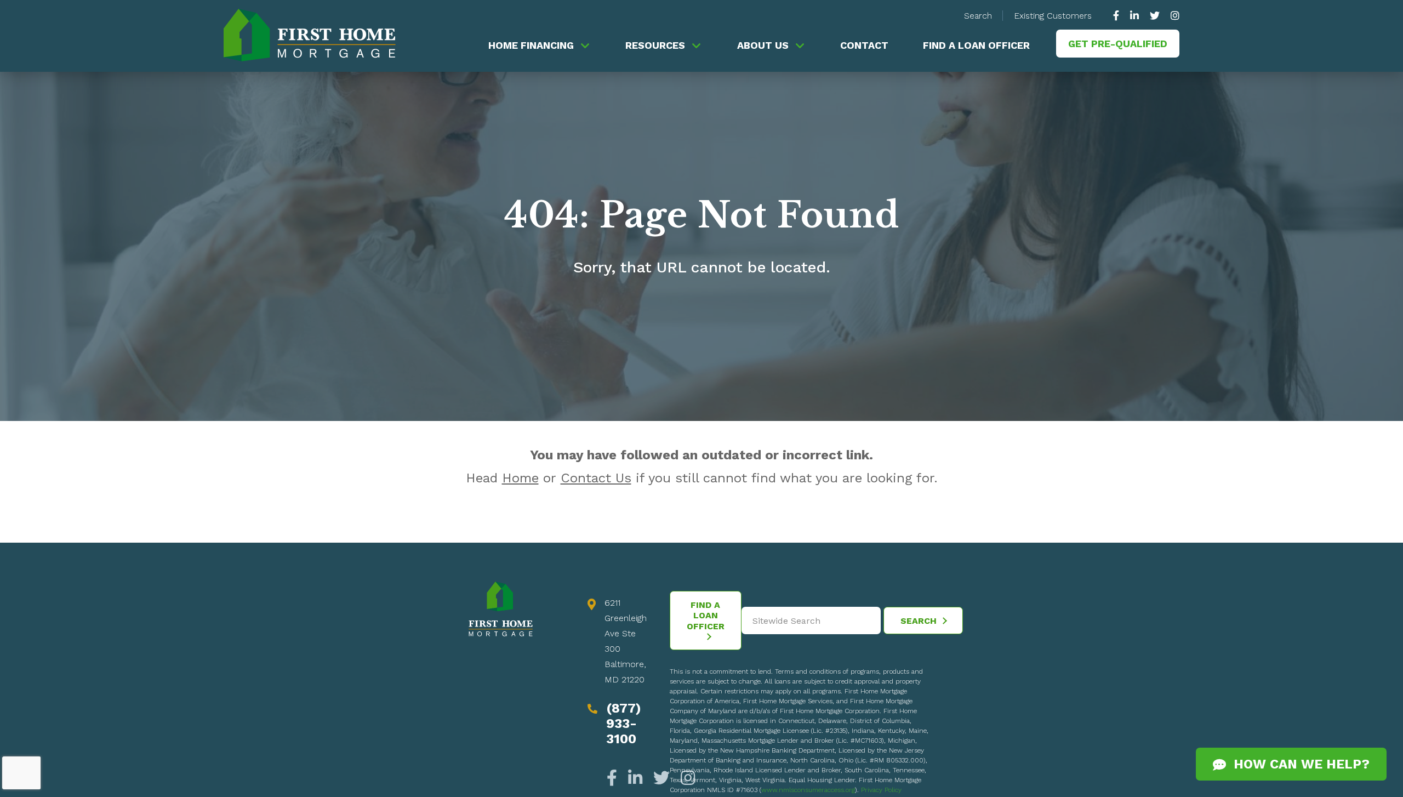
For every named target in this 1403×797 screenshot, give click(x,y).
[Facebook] (615, 778)
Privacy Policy (881, 790)
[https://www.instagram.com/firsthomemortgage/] (1172, 15)
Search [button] (978, 15)
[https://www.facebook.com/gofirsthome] (1119, 15)
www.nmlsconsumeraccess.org (808, 790)
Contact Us (596, 478)
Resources (655, 45)
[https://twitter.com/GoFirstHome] (1154, 15)
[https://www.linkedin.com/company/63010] (1134, 15)
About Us (763, 45)
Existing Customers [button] (1053, 15)
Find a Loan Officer (976, 45)
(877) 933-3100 (623, 724)
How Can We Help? (1298, 764)
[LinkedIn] (635, 778)
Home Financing (531, 45)
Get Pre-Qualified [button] (1117, 43)
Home (520, 478)
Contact (864, 45)
